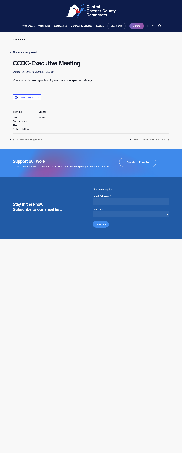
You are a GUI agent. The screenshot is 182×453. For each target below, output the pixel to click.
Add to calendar (27, 97)
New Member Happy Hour (28, 139)
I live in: (98, 209)
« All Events (19, 39)
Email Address (102, 196)
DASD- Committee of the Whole (150, 139)
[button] (137, 162)
